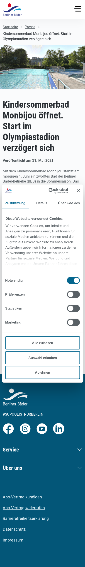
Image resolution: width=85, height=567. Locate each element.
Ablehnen (42, 372)
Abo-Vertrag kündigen (22, 497)
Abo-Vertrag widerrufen (24, 507)
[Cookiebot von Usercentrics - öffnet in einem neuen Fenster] (50, 191)
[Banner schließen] (78, 190)
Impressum (13, 540)
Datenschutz (14, 529)
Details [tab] (41, 203)
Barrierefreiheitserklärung (26, 518)
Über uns (12, 468)
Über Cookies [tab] (69, 203)
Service (11, 450)
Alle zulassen (42, 343)
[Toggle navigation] (77, 9)
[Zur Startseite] (12, 9)
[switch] (73, 294)
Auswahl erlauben (42, 357)
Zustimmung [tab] (15, 203)
